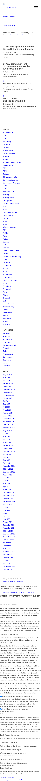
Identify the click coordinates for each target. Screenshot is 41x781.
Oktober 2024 (8, 425)
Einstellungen (30, 592)
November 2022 (9, 466)
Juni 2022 (6, 481)
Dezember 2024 (9, 419)
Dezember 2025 (9, 389)
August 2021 (7, 504)
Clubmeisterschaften (10, 177)
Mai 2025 (6, 407)
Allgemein (6, 336)
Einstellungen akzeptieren (9, 592)
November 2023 (9, 451)
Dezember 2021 (9, 492)
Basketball (6, 289)
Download (6, 144)
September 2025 (9, 395)
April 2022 (6, 487)
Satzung (6, 242)
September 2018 (9, 540)
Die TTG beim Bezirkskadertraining (14, 99)
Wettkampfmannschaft (11, 203)
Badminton (7, 286)
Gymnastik (7, 298)
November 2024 (9, 422)
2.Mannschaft (8, 165)
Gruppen (6, 147)
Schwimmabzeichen (10, 180)
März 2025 (7, 410)
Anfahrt (5, 233)
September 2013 (9, 566)
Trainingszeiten (8, 198)
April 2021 (6, 516)
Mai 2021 (6, 513)
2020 (5, 260)
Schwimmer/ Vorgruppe (11, 183)
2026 (5, 139)
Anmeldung (7, 141)
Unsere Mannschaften (11, 251)
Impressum (7, 265)
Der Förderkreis (8, 215)
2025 (5, 136)
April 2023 (6, 463)
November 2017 (9, 543)
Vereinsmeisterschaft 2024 (17, 83)
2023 (5, 186)
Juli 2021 (6, 507)
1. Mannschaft (8, 133)
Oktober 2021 (8, 498)
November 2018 (9, 537)
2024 (5, 168)
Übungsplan (7, 201)
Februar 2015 (8, 552)
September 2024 (9, 428)
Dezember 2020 (9, 525)
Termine (6, 221)
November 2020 (9, 528)
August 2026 (7, 374)
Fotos (5, 236)
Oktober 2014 (8, 557)
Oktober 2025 (8, 392)
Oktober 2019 (8, 531)
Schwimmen (7, 313)
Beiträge (6, 174)
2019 (5, 271)
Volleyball (6, 324)
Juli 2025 (6, 401)
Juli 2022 (6, 478)
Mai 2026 (6, 377)
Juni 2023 (6, 460)
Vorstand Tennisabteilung (12, 257)
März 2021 (7, 519)
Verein (5, 159)
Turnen (5, 321)
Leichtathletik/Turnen (10, 304)
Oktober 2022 (8, 469)
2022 (5, 206)
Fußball (5, 239)
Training (6, 156)
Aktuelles (6, 333)
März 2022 (7, 490)
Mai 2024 (6, 436)
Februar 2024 (8, 445)
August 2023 (7, 454)
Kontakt (6, 248)
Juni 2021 (6, 510)
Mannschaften (8, 150)
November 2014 (9, 554)
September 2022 (9, 472)
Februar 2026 (8, 383)
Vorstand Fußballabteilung (12, 162)
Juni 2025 (6, 404)
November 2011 (8, 569)
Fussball (6, 348)
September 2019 (9, 534)
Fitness (5, 295)
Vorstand (6, 254)
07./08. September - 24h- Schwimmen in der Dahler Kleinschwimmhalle (16, 66)
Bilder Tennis (7, 277)
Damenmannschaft (10, 212)
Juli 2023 (6, 457)
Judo (5, 301)
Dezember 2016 (9, 546)
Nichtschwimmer (9, 153)
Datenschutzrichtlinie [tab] (6, 768)
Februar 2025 (8, 413)
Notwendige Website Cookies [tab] (9, 634)
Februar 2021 (8, 522)
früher (5, 292)
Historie (6, 218)
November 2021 (9, 495)
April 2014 (6, 563)
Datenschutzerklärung (11, 280)
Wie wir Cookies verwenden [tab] (8, 605)
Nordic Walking (8, 307)
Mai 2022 (6, 484)
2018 (5, 283)
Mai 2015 (6, 549)
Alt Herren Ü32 (8, 192)
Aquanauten (7, 274)
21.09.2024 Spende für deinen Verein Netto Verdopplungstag (18, 47)
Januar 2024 (7, 448)
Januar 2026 (7, 386)
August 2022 (7, 475)
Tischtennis (7, 319)
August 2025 (7, 398)
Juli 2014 (6, 560)
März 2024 (7, 442)
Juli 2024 (6, 433)
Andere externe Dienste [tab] (7, 714)
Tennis (5, 316)
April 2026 (6, 380)
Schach (6, 310)
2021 (5, 245)
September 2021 (9, 501)
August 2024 (7, 431)
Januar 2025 (7, 416)
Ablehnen (21, 592)
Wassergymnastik (9, 227)
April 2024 (6, 439)
